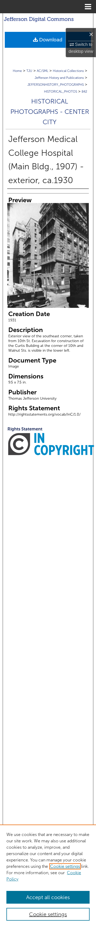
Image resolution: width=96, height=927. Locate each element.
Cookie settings (65, 866)
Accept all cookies (48, 897)
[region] (48, 876)
